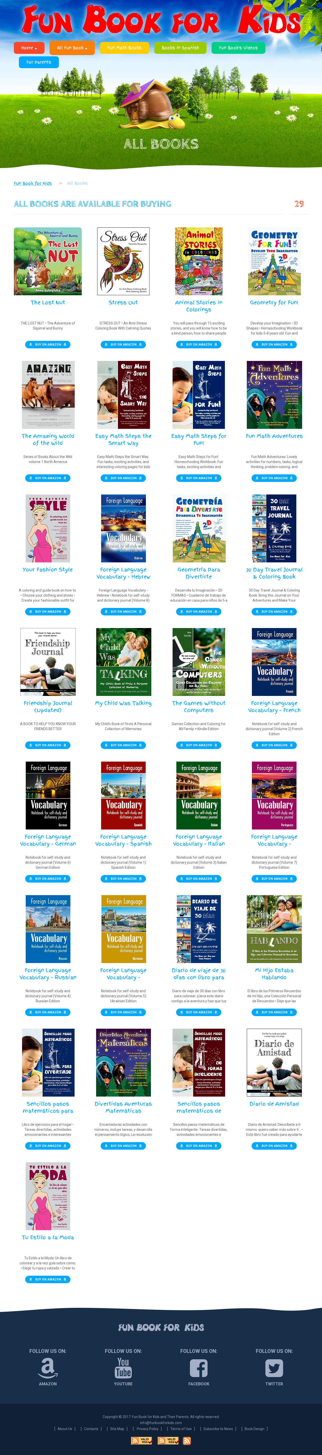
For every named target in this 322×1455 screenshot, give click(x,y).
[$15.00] (48, 528)
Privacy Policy (147, 1429)
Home (28, 48)
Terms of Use (181, 1429)
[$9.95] (274, 528)
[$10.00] (123, 662)
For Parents (38, 62)
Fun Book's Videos (238, 48)
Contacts (91, 1429)
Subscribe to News (218, 1429)
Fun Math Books (124, 48)
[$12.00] (123, 395)
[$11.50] (199, 662)
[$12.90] (123, 261)
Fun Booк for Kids (161, 1328)
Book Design (254, 1429)
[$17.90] (199, 261)
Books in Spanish (180, 48)
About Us (65, 1429)
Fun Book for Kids (161, 20)
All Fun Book (71, 48)
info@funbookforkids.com (161, 1423)
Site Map (117, 1429)
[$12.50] (274, 261)
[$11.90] (48, 261)
